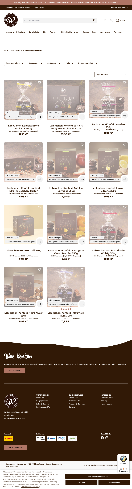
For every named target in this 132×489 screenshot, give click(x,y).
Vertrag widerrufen (15, 447)
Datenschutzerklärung (30, 487)
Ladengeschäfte (43, 407)
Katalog (104, 401)
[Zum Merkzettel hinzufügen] (39, 82)
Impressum (10, 464)
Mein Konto (73, 398)
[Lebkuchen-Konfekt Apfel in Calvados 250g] (66, 162)
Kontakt (114, 7)
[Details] (40, 117)
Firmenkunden (107, 398)
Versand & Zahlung (77, 404)
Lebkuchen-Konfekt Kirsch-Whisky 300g (108, 252)
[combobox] (57, 20)
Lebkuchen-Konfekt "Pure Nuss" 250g (23, 314)
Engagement (42, 401)
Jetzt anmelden (14, 370)
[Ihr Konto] (111, 20)
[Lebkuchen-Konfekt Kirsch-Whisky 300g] (108, 225)
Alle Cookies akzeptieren (98, 476)
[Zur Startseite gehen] (11, 20)
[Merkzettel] (105, 20)
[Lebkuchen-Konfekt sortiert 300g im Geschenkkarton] (66, 100)
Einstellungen (114, 482)
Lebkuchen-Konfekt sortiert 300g (108, 126)
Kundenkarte (74, 401)
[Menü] (127, 455)
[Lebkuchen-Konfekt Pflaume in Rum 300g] (66, 287)
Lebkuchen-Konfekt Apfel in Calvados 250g (66, 189)
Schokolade (34, 63)
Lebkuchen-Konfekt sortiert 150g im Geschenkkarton (23, 189)
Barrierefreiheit (12, 466)
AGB (29, 464)
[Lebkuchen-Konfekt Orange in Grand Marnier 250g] (66, 225)
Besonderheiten (13, 63)
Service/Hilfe (122, 7)
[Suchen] (94, 20)
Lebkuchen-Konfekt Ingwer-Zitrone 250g (108, 189)
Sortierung (52, 63)
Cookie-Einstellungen (54, 464)
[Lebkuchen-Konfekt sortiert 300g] (108, 99)
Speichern (81, 482)
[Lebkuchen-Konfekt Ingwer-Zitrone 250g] (108, 162)
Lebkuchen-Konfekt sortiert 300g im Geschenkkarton (66, 127)
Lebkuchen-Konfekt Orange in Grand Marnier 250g (66, 252)
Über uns (40, 398)
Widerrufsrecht (38, 464)
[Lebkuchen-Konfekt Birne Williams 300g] (23, 100)
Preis (67, 63)
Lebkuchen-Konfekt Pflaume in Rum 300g (66, 314)
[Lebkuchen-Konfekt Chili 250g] (23, 225)
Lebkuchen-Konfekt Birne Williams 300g (23, 127)
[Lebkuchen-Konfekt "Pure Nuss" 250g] (23, 287)
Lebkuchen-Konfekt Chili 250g (23, 250)
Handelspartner (107, 404)
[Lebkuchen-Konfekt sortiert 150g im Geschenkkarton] (23, 162)
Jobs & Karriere (42, 404)
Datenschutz (21, 464)
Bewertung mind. (86, 63)
